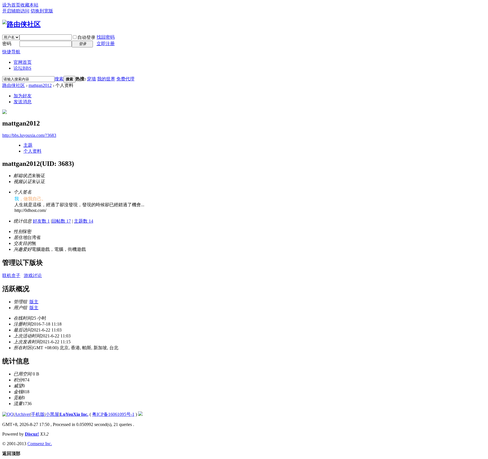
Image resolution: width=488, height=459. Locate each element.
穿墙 (91, 78)
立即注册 (106, 43)
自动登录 (86, 37)
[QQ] (8, 414)
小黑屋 (52, 414)
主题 (27, 145)
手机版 (38, 414)
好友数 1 (41, 221)
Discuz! (32, 434)
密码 (6, 43)
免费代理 (125, 78)
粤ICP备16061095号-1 (113, 414)
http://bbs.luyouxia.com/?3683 (29, 135)
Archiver (22, 414)
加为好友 (23, 95)
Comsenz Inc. (39, 443)
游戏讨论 (33, 275)
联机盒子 (11, 275)
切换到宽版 (41, 10)
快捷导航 (11, 51)
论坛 (22, 68)
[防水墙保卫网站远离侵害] (140, 414)
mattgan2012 (40, 85)
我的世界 (106, 78)
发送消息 (23, 101)
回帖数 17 (61, 221)
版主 (33, 301)
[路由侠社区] (21, 24)
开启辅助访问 (15, 10)
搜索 (59, 78)
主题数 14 (83, 221)
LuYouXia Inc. (74, 414)
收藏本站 (29, 5)
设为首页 (11, 5)
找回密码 (106, 37)
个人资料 (32, 151)
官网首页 (23, 62)
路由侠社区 (13, 85)
